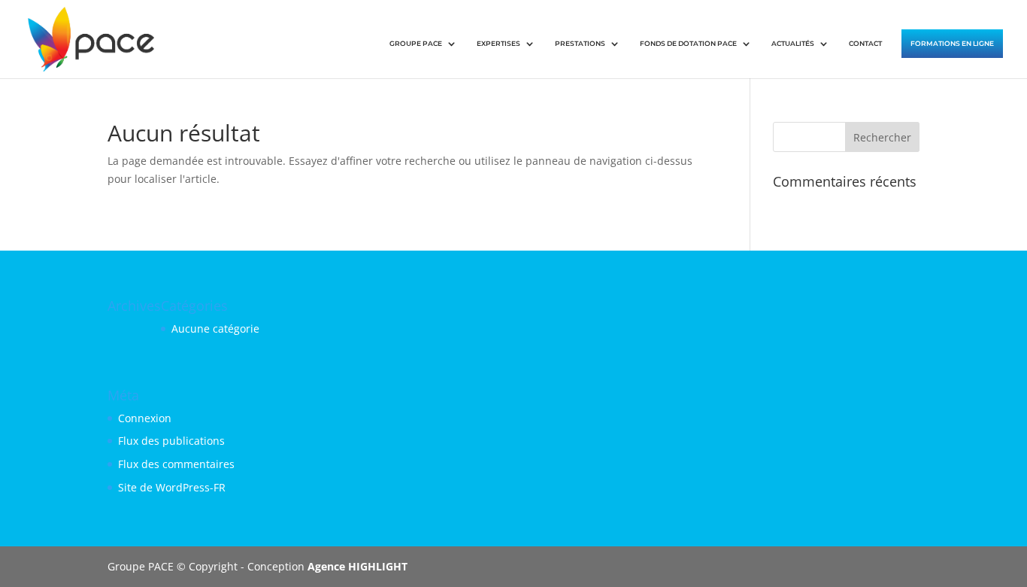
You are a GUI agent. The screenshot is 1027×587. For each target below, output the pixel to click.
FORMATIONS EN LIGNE (952, 43)
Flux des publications (171, 440)
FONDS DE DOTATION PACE (688, 43)
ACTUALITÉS (792, 43)
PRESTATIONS (580, 43)
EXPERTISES (498, 43)
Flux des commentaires (176, 464)
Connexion (144, 418)
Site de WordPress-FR (172, 487)
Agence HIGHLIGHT (357, 566)
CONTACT (865, 43)
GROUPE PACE (415, 43)
